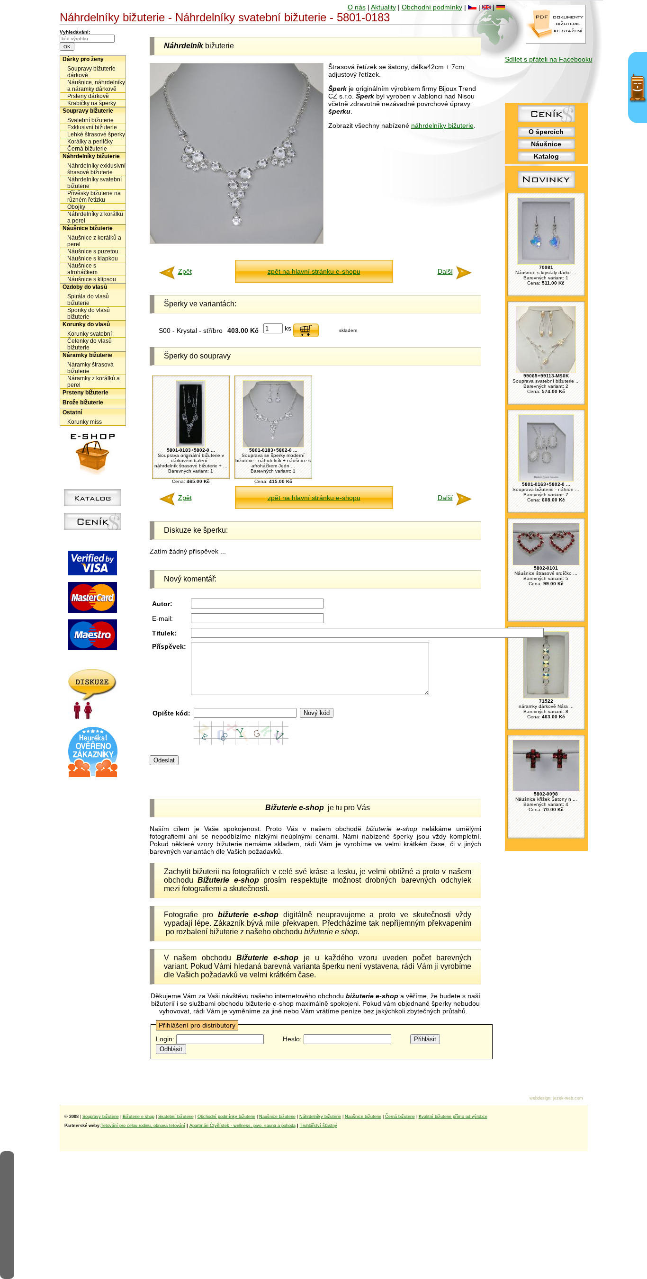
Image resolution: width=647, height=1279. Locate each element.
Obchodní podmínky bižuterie (226, 1116)
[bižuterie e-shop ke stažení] (556, 41)
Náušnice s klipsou (91, 279)
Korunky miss (84, 422)
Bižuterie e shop (138, 1116)
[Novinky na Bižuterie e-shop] (546, 188)
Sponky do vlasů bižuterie (88, 313)
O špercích (546, 131)
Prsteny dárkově (88, 96)
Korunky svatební (89, 334)
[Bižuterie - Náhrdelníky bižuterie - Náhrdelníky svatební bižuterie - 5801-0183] (237, 241)
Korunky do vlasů (86, 324)
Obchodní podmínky (432, 7)
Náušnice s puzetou (92, 251)
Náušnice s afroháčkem (82, 269)
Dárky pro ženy (83, 59)
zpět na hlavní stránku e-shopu (314, 271)
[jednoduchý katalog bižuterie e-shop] (92, 504)
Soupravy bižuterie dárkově (91, 72)
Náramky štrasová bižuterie (90, 368)
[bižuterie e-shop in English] (486, 7)
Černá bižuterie (87, 148)
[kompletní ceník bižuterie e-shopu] (92, 527)
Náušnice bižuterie (88, 228)
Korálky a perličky (90, 141)
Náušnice (546, 144)
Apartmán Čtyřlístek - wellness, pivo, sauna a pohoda (242, 1125)
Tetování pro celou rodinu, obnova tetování (143, 1125)
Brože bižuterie (83, 402)
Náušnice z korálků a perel (94, 241)
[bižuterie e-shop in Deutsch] (500, 7)
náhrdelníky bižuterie (442, 125)
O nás (357, 7)
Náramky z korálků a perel (93, 381)
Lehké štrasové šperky (96, 134)
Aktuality (383, 7)
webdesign (540, 1098)
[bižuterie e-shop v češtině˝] (472, 7)
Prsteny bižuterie (85, 392)
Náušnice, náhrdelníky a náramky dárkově (96, 85)
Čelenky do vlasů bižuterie (89, 344)
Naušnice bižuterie (277, 1116)
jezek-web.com (568, 1098)
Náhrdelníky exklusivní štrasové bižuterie (96, 169)
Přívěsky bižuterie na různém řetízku (94, 196)
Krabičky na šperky (91, 103)
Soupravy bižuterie (88, 110)
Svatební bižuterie (90, 120)
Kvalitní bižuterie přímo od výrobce (453, 1116)
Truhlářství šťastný (318, 1125)
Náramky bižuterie (87, 355)
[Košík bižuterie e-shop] (93, 472)
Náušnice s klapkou (92, 258)
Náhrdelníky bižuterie (91, 156)
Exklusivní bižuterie (92, 127)
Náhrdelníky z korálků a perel (95, 217)
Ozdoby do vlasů (85, 287)
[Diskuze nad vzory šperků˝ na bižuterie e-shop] (92, 717)
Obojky (76, 207)
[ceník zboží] (546, 120)
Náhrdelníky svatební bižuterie (94, 182)
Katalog (546, 156)
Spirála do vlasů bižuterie (88, 299)
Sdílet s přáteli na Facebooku (549, 59)
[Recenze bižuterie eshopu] (92, 775)
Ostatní (72, 412)
